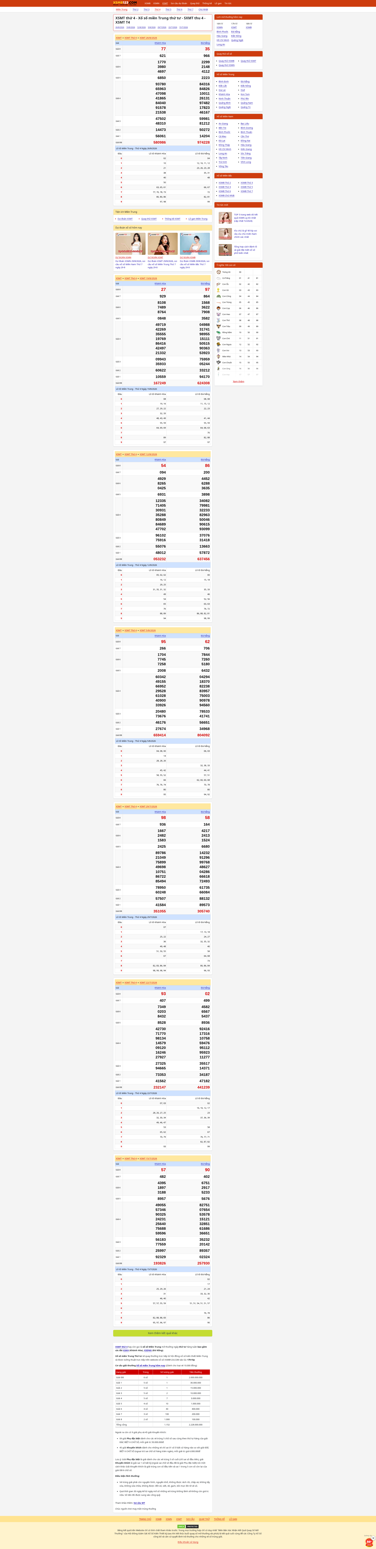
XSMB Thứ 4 (225, 186)
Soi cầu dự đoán (179, 3)
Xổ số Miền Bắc (224, 175)
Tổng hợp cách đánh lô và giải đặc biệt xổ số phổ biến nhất (245, 250)
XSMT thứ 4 (121, 1346)
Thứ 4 (157, 9)
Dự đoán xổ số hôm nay (128, 227)
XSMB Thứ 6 (225, 191)
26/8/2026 (119, 27)
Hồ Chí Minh (223, 40)
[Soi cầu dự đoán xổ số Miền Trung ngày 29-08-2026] (163, 244)
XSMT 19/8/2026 (148, 278)
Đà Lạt (222, 140)
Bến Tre (222, 127)
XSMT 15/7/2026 (148, 1158)
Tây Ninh (223, 157)
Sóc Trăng (246, 153)
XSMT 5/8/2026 (148, 630)
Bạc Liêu (245, 123)
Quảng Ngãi (237, 40)
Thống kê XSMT (172, 218)
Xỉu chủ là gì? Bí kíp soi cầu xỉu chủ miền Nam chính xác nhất (245, 233)
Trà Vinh (223, 161)
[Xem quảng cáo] (369, 1542)
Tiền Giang (246, 157)
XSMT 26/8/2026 (148, 37)
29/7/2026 (162, 27)
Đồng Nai (245, 140)
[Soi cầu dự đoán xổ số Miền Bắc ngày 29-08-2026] (195, 244)
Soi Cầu (190, 1519)
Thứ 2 (135, 9)
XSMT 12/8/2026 (148, 454)
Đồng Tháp (224, 144)
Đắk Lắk (223, 85)
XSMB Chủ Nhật (226, 195)
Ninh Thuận (224, 98)
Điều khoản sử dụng (188, 1541)
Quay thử (194, 3)
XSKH (126, 1350)
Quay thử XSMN (227, 65)
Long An (221, 44)
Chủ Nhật (203, 9)
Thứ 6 (179, 9)
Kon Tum (245, 94)
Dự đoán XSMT (125, 218)
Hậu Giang (222, 35)
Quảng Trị (246, 106)
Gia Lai (222, 89)
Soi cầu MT (139, 1502)
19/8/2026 (130, 27)
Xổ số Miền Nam (225, 116)
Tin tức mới (222, 204)
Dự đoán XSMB (187, 257)
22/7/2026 (172, 27)
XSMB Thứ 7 (247, 191)
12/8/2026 (141, 27)
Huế (243, 89)
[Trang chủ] (125, 3)
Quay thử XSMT (149, 218)
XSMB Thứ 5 (247, 186)
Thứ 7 (190, 9)
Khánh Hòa (160, 42)
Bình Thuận (246, 131)
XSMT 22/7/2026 (148, 982)
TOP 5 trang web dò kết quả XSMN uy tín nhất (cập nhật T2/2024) (246, 217)
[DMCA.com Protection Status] (188, 1526)
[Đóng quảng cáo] (373, 1538)
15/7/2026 (183, 27)
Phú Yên (245, 98)
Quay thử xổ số (224, 53)
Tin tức (228, 3)
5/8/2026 (152, 27)
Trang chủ (145, 1519)
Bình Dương (247, 127)
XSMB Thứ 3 (247, 182)
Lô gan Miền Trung (197, 218)
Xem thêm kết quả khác (163, 1333)
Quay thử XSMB (226, 60)
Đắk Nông (236, 35)
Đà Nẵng (205, 42)
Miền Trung (121, 9)
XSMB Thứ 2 (225, 182)
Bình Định (224, 81)
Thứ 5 (168, 9)
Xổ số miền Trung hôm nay (150, 1365)
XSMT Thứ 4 (131, 37)
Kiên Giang (246, 149)
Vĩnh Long (246, 161)
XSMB (147, 3)
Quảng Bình (225, 102)
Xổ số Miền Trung (225, 74)
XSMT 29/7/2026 (148, 806)
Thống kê (207, 3)
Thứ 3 (146, 9)
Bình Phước (222, 31)
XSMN (156, 3)
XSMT (165, 3)
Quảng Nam (247, 102)
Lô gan (218, 3)
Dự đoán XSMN (123, 257)
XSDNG (148, 1350)
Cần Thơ (245, 136)
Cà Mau (222, 136)
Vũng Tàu (223, 166)
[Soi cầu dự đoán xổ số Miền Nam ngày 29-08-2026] (130, 244)
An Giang (223, 123)
